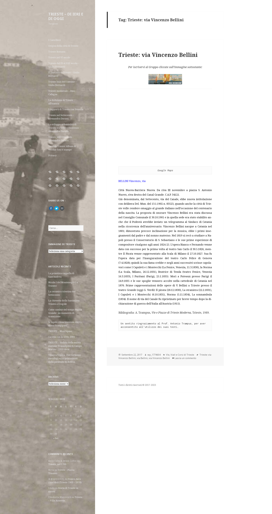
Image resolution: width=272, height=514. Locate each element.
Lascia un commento (185, 358)
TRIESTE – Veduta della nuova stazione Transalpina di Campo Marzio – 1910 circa (65, 346)
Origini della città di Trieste (63, 45)
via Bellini (142, 358)
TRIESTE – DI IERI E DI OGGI (65, 16)
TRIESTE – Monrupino (60, 331)
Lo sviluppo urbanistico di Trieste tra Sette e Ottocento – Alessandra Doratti (64, 128)
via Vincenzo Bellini (159, 358)
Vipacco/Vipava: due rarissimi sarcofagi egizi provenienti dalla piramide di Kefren (64, 358)
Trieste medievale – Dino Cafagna (61, 92)
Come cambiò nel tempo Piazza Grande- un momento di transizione (65, 313)
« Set (55, 438)
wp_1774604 (154, 354)
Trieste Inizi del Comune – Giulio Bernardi (62, 83)
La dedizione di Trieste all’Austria (60, 102)
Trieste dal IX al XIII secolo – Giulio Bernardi (63, 65)
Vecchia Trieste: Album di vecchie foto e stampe (62, 148)
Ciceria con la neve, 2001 (61, 336)
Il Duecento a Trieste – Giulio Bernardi (63, 74)
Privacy (52, 155)
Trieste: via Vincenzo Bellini (158, 54)
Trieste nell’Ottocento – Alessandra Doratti (61, 138)
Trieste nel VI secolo (59, 57)
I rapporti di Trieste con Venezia (65, 109)
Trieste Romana (56, 51)
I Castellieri (54, 40)
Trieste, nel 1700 (57, 464)
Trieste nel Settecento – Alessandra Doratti (61, 117)
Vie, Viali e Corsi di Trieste (180, 354)
